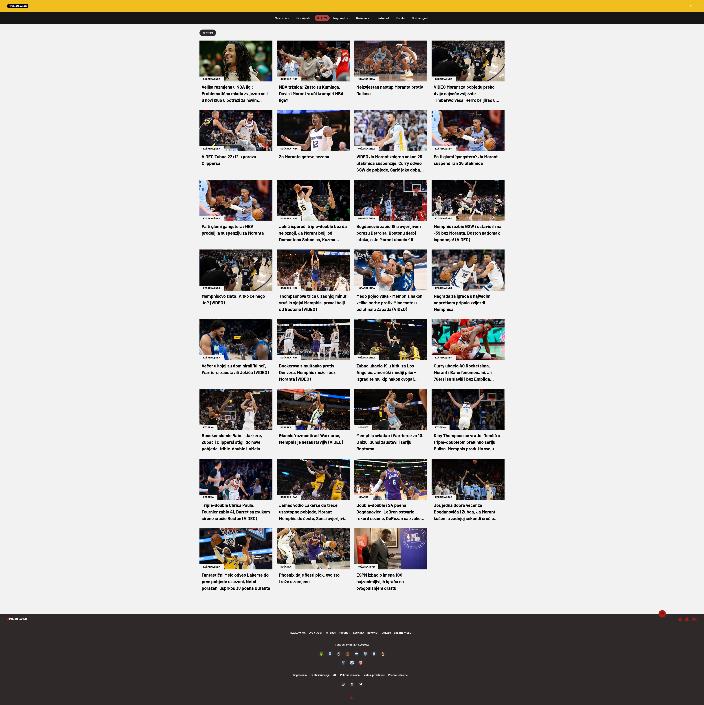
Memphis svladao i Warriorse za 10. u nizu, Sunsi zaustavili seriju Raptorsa (389, 442)
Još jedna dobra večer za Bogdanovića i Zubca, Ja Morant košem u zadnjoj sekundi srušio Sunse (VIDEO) (464, 512)
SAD (295, 496)
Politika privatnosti (374, 675)
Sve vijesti (316, 632)
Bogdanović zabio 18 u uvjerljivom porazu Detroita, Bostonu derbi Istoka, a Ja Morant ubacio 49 (388, 233)
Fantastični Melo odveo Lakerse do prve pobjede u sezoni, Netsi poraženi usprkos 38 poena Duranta (236, 581)
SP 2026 (331, 632)
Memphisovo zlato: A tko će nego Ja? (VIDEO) (233, 299)
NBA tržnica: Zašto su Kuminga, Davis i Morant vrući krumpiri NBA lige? (311, 93)
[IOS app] (687, 619)
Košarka (208, 78)
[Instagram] (343, 684)
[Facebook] (352, 684)
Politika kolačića (350, 675)
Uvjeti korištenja (320, 675)
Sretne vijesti (404, 632)
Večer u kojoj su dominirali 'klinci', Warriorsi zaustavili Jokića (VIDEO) (235, 369)
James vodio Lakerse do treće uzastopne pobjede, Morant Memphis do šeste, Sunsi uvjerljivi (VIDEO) (311, 512)
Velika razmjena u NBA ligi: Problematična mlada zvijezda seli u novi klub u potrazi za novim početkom (235, 93)
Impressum (300, 675)
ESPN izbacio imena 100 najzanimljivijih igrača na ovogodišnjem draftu (380, 581)
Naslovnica (298, 632)
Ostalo (386, 632)
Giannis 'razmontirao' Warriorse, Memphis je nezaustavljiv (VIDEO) (311, 439)
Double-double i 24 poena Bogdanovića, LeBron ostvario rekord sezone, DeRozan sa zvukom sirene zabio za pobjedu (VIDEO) (390, 512)
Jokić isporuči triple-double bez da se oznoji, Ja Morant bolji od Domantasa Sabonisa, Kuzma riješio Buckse (313, 233)
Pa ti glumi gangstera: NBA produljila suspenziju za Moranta (233, 230)
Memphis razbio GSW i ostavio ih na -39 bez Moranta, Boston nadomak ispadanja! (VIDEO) (467, 233)
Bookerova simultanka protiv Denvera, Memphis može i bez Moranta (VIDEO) (307, 372)
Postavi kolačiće (398, 675)
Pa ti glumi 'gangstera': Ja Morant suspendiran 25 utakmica (466, 160)
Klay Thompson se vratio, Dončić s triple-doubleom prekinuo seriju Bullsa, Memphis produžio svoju (467, 442)
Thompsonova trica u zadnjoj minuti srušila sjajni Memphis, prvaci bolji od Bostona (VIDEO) (313, 302)
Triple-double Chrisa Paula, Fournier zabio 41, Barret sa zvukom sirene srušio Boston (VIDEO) (236, 511)
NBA (217, 78)
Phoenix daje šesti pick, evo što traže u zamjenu (309, 578)
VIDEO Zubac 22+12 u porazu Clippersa (229, 160)
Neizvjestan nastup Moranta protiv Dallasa (389, 90)
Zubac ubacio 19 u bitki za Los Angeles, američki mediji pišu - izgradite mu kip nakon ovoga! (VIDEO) (386, 372)
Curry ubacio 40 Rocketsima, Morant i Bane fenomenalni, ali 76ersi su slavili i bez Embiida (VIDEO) (463, 372)
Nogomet (363, 427)
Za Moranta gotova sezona (304, 156)
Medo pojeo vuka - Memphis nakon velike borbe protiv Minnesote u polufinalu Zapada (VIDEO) (389, 302)
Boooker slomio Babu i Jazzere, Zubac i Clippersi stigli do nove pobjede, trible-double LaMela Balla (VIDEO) (232, 442)
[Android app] (680, 619)
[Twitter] (361, 684)
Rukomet (373, 632)
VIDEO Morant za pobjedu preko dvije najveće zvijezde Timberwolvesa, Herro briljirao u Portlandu (465, 93)
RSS (335, 675)
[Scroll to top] (662, 613)
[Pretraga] (691, 6)
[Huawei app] (694, 619)
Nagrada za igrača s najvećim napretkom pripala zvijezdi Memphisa (462, 302)
